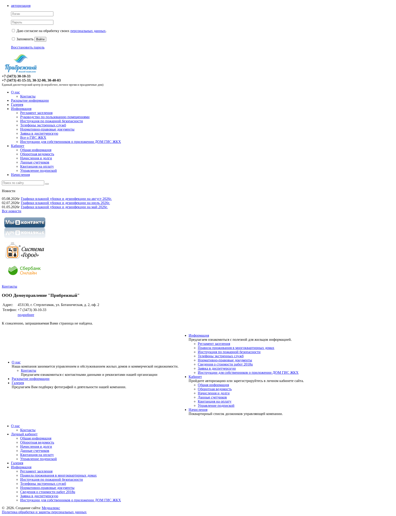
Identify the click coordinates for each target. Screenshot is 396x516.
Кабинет (17, 146)
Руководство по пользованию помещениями (55, 117)
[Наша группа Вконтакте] (25, 239)
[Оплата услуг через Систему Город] (25, 259)
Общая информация (35, 150)
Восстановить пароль (27, 47)
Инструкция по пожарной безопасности (51, 121)
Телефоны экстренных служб (43, 125)
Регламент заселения (36, 113)
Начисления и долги (36, 158)
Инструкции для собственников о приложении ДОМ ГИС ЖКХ (70, 142)
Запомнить (24, 39)
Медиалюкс (51, 508)
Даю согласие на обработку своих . (61, 31)
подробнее (26, 315)
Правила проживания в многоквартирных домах (236, 348)
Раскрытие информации (30, 100)
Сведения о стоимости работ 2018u (225, 364)
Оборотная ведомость (37, 154)
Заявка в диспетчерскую (39, 133)
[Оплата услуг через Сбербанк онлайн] (25, 279)
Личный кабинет (24, 434)
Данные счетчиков (34, 162)
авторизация (20, 6)
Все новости (11, 211)
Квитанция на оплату (37, 166)
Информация (21, 109)
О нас (15, 92)
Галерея (17, 104)
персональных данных (88, 31)
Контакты (28, 96)
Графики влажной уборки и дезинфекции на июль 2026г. (65, 203)
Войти (40, 39)
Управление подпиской (38, 170)
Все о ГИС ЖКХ (33, 137)
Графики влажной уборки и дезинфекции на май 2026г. (64, 207)
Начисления (20, 175)
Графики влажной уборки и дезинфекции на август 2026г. (66, 199)
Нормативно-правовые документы (47, 129)
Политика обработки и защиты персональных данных (44, 512)
